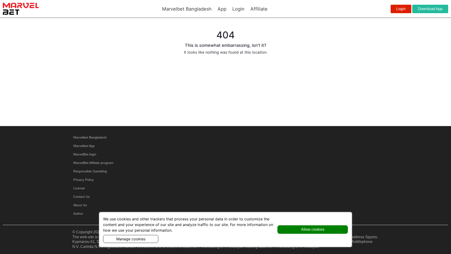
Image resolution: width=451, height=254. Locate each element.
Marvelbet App (84, 146)
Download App (430, 9)
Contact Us (81, 196)
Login (401, 9)
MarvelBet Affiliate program (93, 163)
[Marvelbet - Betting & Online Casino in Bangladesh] (21, 9)
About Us (80, 205)
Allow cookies (312, 229)
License (79, 188)
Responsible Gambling (90, 171)
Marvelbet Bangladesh (90, 137)
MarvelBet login (84, 154)
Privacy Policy (83, 180)
